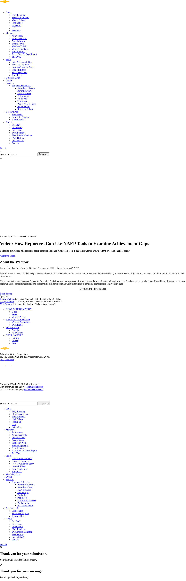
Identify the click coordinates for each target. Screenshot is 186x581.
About (9, 122)
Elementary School (20, 17)
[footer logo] (13, 351)
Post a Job (22, 101)
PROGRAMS (12, 327)
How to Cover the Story (23, 67)
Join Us (15, 338)
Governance (17, 130)
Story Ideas (17, 75)
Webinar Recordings (21, 322)
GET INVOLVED (14, 335)
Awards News (18, 41)
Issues (8, 12)
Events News (18, 43)
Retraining (16, 30)
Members (10, 33)
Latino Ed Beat (19, 70)
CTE (14, 28)
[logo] (13, 7)
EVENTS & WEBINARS (18, 319)
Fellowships (22, 96)
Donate (3, 148)
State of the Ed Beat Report (24, 54)
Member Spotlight (20, 49)
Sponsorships (18, 119)
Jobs (14, 343)
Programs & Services (21, 85)
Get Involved (12, 112)
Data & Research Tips (22, 62)
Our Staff (16, 125)
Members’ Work (19, 46)
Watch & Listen (13, 77)
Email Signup (6, 293)
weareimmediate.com (33, 387)
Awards (15, 330)
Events (9, 80)
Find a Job (22, 98)
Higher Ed (16, 25)
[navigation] (1, 158)
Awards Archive (24, 91)
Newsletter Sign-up (20, 117)
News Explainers (19, 72)
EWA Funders (18, 132)
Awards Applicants (26, 88)
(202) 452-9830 (7, 359)
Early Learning (18, 15)
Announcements (19, 38)
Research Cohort (25, 109)
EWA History (18, 138)
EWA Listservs (24, 93)
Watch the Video (7, 256)
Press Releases (18, 51)
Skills (8, 59)
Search (44, 154)
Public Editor (23, 106)
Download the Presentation (93, 289)
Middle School (18, 20)
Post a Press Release (26, 104)
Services (10, 83)
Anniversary (17, 36)
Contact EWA (18, 140)
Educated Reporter (20, 64)
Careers (15, 143)
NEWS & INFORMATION (19, 309)
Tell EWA (16, 57)
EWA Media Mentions (22, 135)
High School (17, 23)
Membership (17, 114)
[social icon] (3, 365)
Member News (18, 317)
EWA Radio (17, 325)
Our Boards (17, 127)
